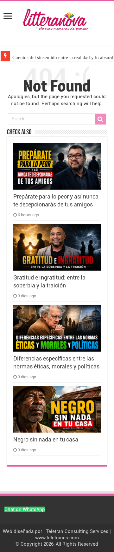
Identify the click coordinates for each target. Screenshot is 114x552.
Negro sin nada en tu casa (45, 439)
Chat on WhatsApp (24, 509)
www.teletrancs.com (57, 538)
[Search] (100, 119)
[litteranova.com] (57, 18)
